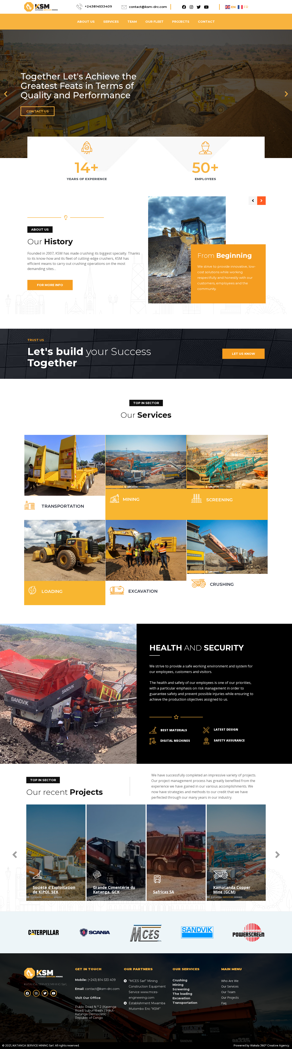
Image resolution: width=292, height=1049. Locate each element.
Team (132, 22)
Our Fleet (154, 22)
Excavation (143, 591)
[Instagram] (191, 7)
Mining (131, 499)
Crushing (222, 584)
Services (111, 22)
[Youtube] (206, 7)
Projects (180, 22)
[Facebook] (184, 7)
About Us (86, 22)
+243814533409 (98, 6)
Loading (52, 591)
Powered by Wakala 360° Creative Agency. (262, 1045)
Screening (219, 499)
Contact (206, 22)
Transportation (62, 506)
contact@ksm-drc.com (148, 7)
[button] (5, 93)
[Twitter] (199, 7)
